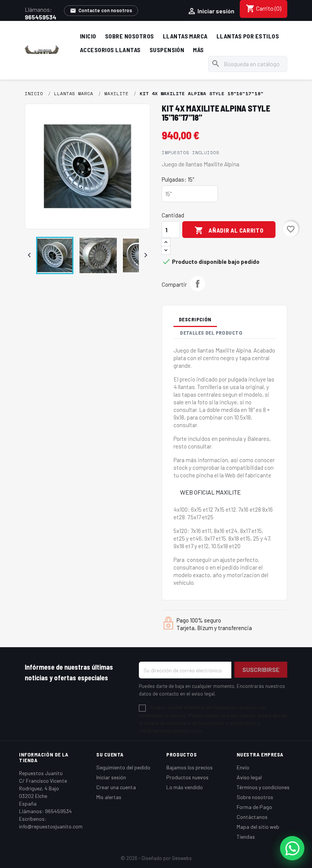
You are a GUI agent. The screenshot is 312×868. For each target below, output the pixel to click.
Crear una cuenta (116, 787)
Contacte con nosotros (101, 10)
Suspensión (167, 49)
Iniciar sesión (111, 777)
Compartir (197, 283)
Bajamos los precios (189, 767)
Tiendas (246, 836)
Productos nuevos (187, 777)
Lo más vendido (184, 787)
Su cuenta (110, 754)
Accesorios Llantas (110, 49)
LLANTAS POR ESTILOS (247, 36)
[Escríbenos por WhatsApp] (292, 848)
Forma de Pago (254, 807)
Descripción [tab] (195, 319)
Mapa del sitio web (258, 826)
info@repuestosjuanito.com (51, 826)
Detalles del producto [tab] (211, 332)
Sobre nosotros (129, 36)
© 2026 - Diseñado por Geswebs (156, 858)
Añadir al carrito (229, 230)
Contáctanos (252, 817)
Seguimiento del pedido (123, 767)
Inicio (88, 36)
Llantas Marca (185, 36)
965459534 (40, 17)
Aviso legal (249, 777)
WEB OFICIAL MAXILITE (210, 492)
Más (198, 49)
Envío (243, 767)
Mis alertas (108, 797)
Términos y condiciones (263, 787)
